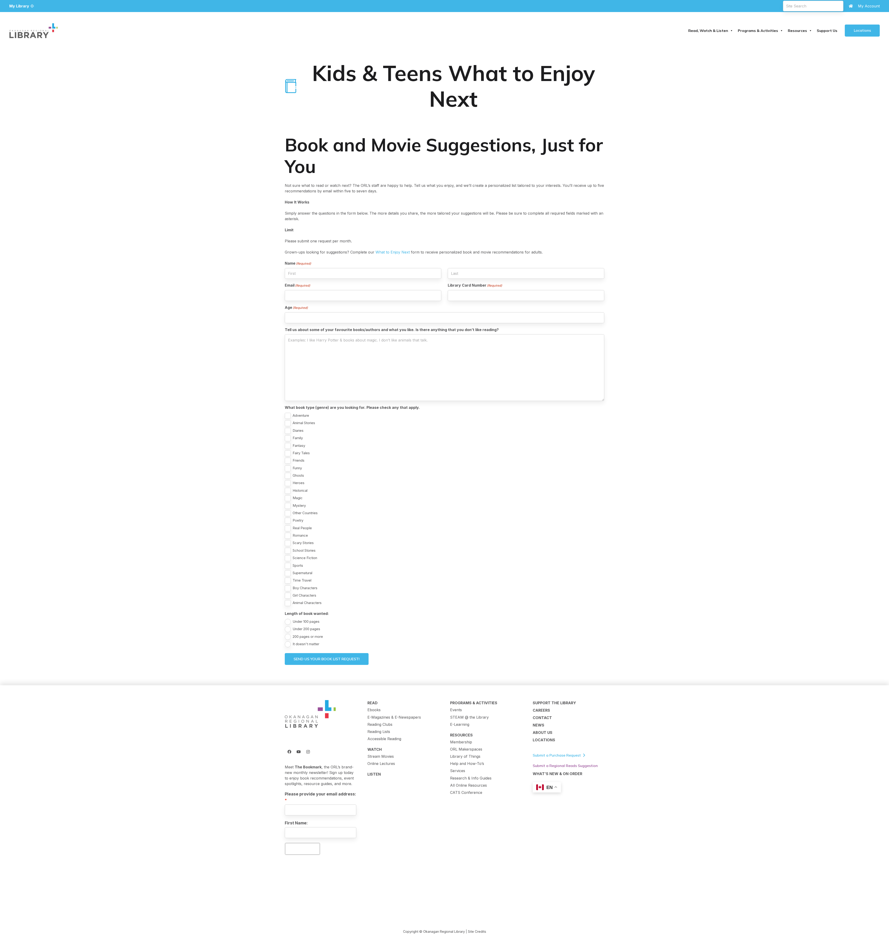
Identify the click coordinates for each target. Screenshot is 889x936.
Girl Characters (304, 595)
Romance (300, 535)
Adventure (301, 415)
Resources (797, 30)
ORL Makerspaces (466, 749)
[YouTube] (298, 751)
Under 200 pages (306, 629)
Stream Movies (380, 756)
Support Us (827, 30)
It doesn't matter (306, 644)
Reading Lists (378, 731)
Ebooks (374, 709)
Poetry (298, 520)
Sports (298, 565)
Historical (300, 490)
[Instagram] (308, 751)
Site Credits (477, 931)
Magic (298, 498)
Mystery (299, 505)
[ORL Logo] (310, 714)
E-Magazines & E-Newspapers (394, 717)
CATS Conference (466, 792)
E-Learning (459, 724)
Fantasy (299, 445)
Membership (461, 742)
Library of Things (465, 756)
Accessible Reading (384, 738)
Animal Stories (304, 423)
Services (457, 770)
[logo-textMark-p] (33, 30)
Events (456, 709)
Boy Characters (305, 588)
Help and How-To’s (467, 763)
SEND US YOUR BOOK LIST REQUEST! (327, 659)
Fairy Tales (301, 453)
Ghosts (298, 475)
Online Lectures (381, 763)
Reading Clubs (379, 724)
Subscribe (302, 848)
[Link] (851, 6)
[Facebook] (289, 751)
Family (298, 438)
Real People (302, 528)
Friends (298, 460)
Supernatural (302, 573)
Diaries (298, 430)
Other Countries (305, 513)
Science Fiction (305, 558)
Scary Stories (303, 543)
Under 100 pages (306, 621)
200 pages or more (308, 636)
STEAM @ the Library (469, 717)
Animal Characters (307, 603)
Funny (297, 468)
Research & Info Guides (470, 778)
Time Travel (302, 580)
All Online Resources (468, 785)
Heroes (298, 483)
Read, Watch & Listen (708, 30)
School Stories (304, 550)
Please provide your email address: (320, 794)
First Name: (296, 822)
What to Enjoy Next (393, 252)
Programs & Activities (758, 30)
